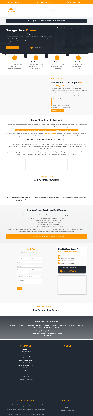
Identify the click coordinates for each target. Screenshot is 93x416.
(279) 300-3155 (26, 376)
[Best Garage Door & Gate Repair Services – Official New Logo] (11, 10)
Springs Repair (67, 407)
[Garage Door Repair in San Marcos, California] (77, 164)
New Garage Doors (67, 414)
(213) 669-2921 (26, 367)
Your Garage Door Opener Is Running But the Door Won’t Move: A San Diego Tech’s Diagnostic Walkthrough (18, 199)
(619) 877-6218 (37, 48)
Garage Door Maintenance (67, 410)
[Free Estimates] (12, 2)
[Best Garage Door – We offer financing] (43, 2)
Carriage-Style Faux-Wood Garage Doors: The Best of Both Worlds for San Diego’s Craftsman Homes (26, 410)
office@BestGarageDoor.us (26, 379)
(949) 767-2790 (26, 362)
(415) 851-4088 (26, 372)
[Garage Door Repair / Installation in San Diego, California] (36, 164)
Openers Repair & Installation (67, 404)
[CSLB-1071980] (73, 2)
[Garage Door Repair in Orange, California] (16, 164)
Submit (19, 288)
